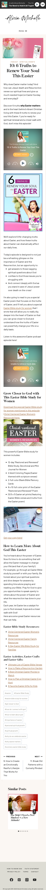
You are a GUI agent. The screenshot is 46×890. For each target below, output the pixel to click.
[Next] (34, 811)
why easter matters (13, 741)
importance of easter (13, 720)
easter (8, 693)
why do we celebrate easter (15, 736)
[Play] (23, 163)
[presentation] (23, 802)
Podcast (14, 62)
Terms (25, 871)
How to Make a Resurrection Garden (25, 668)
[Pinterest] (19, 879)
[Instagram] (27, 879)
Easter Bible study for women (18, 308)
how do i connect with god (15, 709)
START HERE (21, 154)
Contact (35, 871)
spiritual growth (11, 731)
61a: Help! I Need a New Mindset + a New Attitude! (23, 818)
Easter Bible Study (21, 693)
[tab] (18, 831)
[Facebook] (11, 879)
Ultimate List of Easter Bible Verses (25, 664)
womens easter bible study (15, 747)
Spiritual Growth (27, 62)
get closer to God (12, 704)
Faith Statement (32, 868)
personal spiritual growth (15, 725)
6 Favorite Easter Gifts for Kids (22, 686)
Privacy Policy (13, 871)
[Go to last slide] (11, 811)
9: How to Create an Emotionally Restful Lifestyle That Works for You (11, 766)
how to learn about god (14, 715)
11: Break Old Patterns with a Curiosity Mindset (34, 762)
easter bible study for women (16, 698)
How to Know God (14, 868)
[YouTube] (34, 879)
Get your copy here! (13, 537)
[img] (31, 154)
